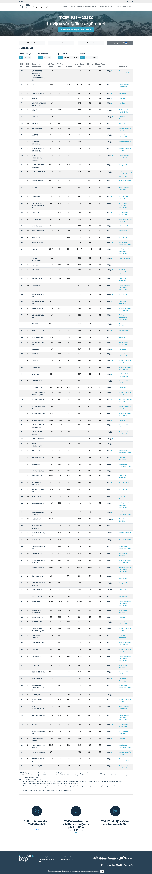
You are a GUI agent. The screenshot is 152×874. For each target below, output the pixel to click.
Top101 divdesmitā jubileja (123, 7)
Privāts (88, 57)
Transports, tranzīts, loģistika (125, 129)
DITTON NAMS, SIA (37, 242)
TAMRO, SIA (35, 665)
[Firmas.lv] (108, 865)
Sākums (65, 7)
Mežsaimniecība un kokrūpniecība (125, 111)
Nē (29, 57)
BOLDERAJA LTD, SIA (38, 181)
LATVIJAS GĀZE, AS (38, 420)
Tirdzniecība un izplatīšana (123, 197)
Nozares (90, 43)
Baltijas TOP (80, 7)
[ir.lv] (128, 865)
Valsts (95, 57)
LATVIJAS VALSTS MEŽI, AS (37, 433)
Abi (21, 57)
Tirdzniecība (123, 237)
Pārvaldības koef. (100, 65)
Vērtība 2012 (51, 65)
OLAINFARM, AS (37, 519)
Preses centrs (109, 7)
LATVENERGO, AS (37, 388)
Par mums (101, 7)
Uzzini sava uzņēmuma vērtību (77, 29)
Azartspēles (122, 94)
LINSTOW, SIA (36, 451)
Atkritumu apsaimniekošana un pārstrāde (125, 272)
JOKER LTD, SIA (36, 349)
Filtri (60, 43)
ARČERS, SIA (35, 135)
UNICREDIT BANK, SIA (38, 715)
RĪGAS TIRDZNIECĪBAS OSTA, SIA (38, 584)
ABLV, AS (34, 85)
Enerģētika (122, 337)
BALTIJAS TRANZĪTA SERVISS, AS (38, 166)
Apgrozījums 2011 (79, 65)
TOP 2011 (27, 65)
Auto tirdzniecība (124, 482)
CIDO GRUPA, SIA (37, 226)
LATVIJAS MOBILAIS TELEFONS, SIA (38, 426)
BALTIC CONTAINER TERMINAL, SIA (38, 150)
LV (19, 1)
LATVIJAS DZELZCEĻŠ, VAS (38, 407)
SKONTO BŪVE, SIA (37, 622)
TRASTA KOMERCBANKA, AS (38, 708)
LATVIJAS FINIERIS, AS (38, 413)
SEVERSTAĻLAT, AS (37, 617)
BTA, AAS (34, 188)
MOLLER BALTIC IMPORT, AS (36, 483)
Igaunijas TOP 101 (119, 43)
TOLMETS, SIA (36, 695)
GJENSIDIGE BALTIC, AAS (38, 316)
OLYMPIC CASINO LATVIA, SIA (37, 527)
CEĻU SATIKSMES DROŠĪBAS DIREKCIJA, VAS (38, 205)
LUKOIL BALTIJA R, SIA (38, 457)
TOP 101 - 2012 (31, 43)
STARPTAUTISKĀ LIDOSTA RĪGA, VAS (38, 630)
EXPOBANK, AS (36, 285)
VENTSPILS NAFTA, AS (38, 752)
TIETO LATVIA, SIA (37, 679)
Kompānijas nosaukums (36, 65)
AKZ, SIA (34, 110)
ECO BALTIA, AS (36, 270)
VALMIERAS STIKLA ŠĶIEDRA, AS (37, 739)
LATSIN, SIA (35, 374)
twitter (131, 1)
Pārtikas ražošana (124, 226)
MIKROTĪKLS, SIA (37, 476)
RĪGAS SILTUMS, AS (37, 576)
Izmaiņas (68, 66)
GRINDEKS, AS (36, 324)
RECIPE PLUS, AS (37, 553)
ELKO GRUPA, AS (37, 279)
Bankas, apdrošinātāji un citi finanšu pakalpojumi (125, 87)
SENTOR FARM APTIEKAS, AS (36, 611)
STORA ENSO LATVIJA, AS (38, 643)
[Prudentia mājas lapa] (105, 858)
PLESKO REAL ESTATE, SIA (38, 547)
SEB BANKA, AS (36, 601)
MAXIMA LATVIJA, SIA (38, 471)
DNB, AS (34, 249)
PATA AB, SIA (36, 540)
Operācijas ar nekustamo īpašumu (125, 72)
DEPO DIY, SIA (36, 237)
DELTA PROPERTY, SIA (38, 231)
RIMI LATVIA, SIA (37, 597)
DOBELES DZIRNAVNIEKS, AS (37, 259)
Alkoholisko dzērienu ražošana (125, 220)
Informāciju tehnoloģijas (123, 280)
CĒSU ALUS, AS (36, 219)
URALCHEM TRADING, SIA (38, 732)
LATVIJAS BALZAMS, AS (38, 400)
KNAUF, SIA (35, 354)
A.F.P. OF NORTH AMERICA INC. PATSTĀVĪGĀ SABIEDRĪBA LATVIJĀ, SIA (38, 75)
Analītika (72, 7)
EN (22, 1)
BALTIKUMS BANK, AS (38, 172)
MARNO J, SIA (36, 464)
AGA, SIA (34, 98)
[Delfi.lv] (119, 865)
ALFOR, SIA (35, 123)
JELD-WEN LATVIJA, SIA (38, 343)
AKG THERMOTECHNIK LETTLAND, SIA (39, 104)
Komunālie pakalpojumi (123, 577)
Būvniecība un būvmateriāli (123, 136)
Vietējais (67, 57)
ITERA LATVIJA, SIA (37, 337)
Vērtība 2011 (60, 65)
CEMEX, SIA (35, 212)
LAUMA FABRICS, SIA (38, 439)
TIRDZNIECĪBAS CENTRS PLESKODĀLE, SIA (38, 687)
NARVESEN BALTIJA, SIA (38, 490)
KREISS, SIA (35, 360)
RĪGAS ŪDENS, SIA (37, 590)
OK (102, 871)
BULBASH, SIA (36, 196)
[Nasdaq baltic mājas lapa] (126, 858)
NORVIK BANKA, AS (38, 503)
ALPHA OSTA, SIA (37, 128)
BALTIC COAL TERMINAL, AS (36, 143)
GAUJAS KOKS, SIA (37, 308)
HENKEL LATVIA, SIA (38, 331)
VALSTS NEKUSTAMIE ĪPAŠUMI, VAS (38, 746)
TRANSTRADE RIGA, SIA (38, 701)
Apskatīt (36, 830)
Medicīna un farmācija (123, 325)
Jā (25, 57)
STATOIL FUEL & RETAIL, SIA (36, 637)
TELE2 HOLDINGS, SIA (38, 672)
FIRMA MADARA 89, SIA (38, 295)
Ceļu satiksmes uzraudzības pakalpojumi (123, 205)
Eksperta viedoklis (90, 7)
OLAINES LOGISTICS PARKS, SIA (38, 513)
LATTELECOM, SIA (37, 381)
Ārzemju (74, 57)
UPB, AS (34, 724)
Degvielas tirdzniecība (123, 118)
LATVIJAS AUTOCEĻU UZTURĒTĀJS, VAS (38, 393)
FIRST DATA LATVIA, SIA (38, 302)
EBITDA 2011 (90, 65)
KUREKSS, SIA (36, 367)
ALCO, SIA (35, 117)
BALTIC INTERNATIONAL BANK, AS (37, 158)
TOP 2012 (21, 65)
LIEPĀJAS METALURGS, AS (37, 445)
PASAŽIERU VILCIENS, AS (38, 534)
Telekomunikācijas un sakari (125, 382)
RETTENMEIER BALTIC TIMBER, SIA (38, 561)
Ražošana (122, 98)
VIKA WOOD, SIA (37, 766)
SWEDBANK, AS (36, 656)
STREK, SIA (35, 649)
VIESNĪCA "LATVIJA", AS (38, 760)
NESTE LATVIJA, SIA (37, 496)
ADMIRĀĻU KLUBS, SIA (38, 94)
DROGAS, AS (35, 265)
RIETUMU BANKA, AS (38, 567)
